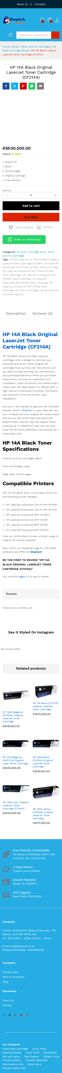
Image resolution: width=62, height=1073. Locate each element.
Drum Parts (39, 1048)
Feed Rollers (31, 1056)
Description (16, 313)
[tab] (16, 315)
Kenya (43, 290)
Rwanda (53, 290)
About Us (22, 4)
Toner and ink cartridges (35, 46)
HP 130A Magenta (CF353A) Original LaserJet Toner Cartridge (13, 717)
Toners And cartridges (15, 1048)
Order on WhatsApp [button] (27, 239)
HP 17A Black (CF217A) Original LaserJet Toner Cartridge (45, 706)
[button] (12, 706)
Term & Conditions (13, 977)
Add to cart (31, 205)
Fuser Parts (32, 1052)
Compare (48, 227)
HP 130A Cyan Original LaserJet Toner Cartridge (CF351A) (15, 805)
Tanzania (8, 294)
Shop (15, 46)
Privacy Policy (11, 972)
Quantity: (7, 190)
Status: (7, 154)
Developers (50, 1052)
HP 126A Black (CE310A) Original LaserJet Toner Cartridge (43, 762)
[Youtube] (21, 1015)
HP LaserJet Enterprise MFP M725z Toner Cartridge (28, 286)
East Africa (25, 259)
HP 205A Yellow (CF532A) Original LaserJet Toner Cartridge (43, 814)
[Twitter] (10, 1015)
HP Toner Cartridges (27, 290)
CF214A (13, 259)
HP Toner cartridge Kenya (31, 252)
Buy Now (31, 217)
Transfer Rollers (12, 1060)
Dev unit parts (11, 1056)
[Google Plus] (15, 1015)
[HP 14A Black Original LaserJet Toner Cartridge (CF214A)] (6, 86)
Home (6, 46)
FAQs (5, 981)
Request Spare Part (14, 1068)
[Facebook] (4, 1015)
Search (55, 35)
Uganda (18, 294)
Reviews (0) (43, 313)
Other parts (34, 1064)
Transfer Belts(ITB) (36, 1060)
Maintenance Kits (13, 1064)
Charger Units (51, 1056)
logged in (23, 576)
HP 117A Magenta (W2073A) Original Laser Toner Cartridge (15, 760)
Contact (7, 1005)
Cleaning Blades (12, 1052)
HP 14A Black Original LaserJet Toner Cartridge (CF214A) (30, 340)
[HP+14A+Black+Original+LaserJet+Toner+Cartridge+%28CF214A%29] (14, 86)
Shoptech (27, 410)
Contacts (40, 4)
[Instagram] (27, 1015)
